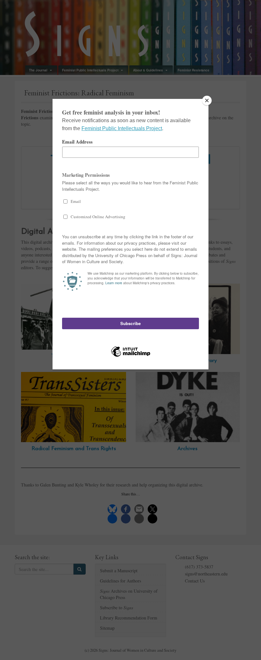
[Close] (207, 100)
